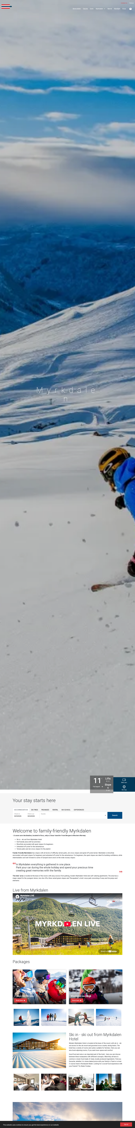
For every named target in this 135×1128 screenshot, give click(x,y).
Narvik (110, 9)
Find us (131, 3)
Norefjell (117, 9)
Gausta (85, 9)
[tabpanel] (67, 815)
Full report (96, 787)
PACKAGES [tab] (45, 810)
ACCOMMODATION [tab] (21, 810)
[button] (26, 1017)
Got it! (126, 1124)
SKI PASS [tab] (34, 810)
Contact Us (124, 3)
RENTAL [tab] (55, 810)
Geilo (91, 9)
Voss (124, 9)
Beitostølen (77, 9)
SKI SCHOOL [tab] (65, 810)
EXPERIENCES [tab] (79, 810)
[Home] (6, 6)
